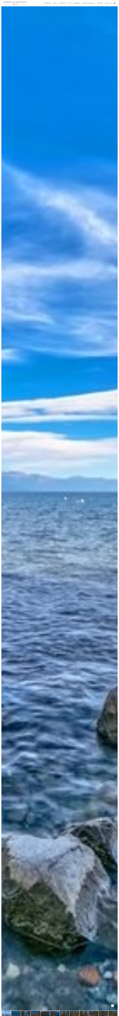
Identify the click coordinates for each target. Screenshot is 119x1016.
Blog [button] (70, 3)
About (55, 3)
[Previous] (4, 506)
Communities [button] (62, 3)
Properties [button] (47, 3)
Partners (100, 3)
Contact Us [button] (108, 3)
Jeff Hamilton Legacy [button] (88, 3)
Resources (77, 3)
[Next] (114, 506)
